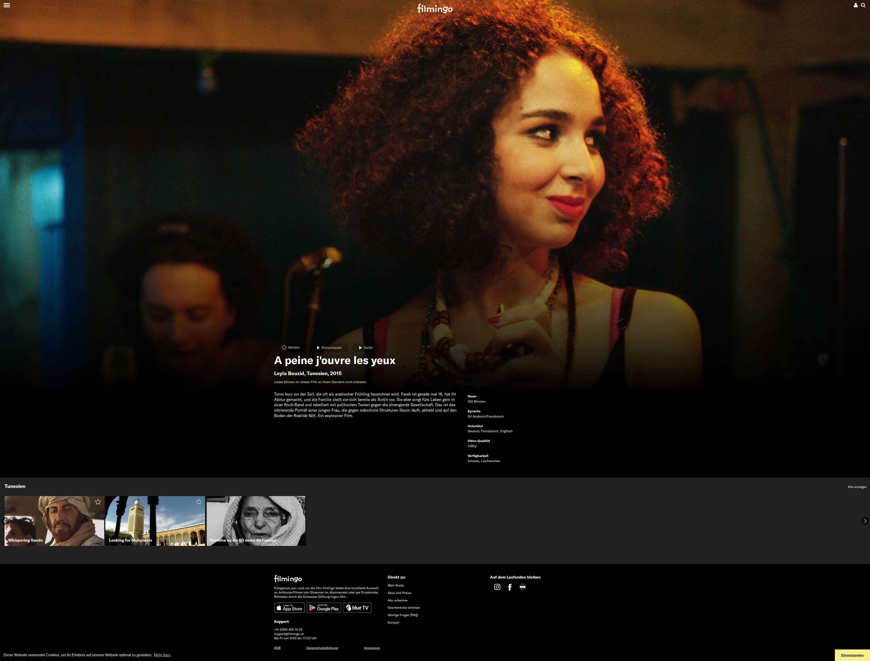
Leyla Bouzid (289, 373)
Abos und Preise (399, 593)
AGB (277, 648)
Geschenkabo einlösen (404, 608)
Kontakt (393, 622)
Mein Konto (396, 585)
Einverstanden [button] (852, 655)
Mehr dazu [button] (162, 655)
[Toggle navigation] (6, 5)
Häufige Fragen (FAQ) (403, 615)
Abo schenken (398, 600)
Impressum (372, 648)
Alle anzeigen (857, 487)
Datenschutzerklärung (322, 648)
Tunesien (317, 373)
